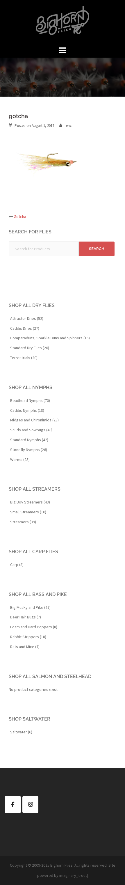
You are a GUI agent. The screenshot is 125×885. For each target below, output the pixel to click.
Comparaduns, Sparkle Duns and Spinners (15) (50, 337)
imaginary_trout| (73, 875)
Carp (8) (17, 564)
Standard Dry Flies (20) (29, 347)
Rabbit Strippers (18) (28, 636)
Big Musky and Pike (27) (30, 607)
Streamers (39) (23, 521)
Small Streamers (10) (28, 512)
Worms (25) (20, 459)
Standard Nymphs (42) (29, 439)
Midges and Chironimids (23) (34, 420)
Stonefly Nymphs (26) (28, 449)
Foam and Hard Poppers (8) (33, 626)
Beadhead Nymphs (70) (30, 400)
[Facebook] (13, 804)
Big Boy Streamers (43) (30, 502)
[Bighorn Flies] (62, 22)
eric (69, 125)
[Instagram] (30, 804)
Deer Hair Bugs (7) (25, 617)
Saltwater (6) (21, 732)
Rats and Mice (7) (25, 646)
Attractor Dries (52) (26, 318)
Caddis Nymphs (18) (27, 410)
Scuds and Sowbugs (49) (31, 429)
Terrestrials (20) (24, 357)
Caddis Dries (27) (24, 328)
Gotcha (20, 216)
